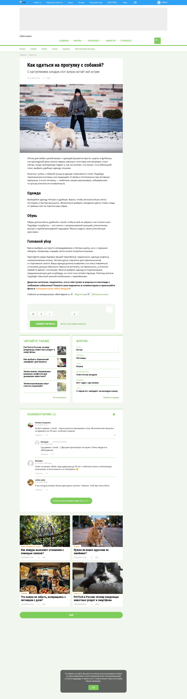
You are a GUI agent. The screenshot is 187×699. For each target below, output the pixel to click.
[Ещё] (135, 2)
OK (93, 687)
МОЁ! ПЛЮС (112, 3)
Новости (37, 3)
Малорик (44, 442)
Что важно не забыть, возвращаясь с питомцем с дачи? (43, 598)
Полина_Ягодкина (43, 422)
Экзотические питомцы (85, 49)
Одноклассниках (100, 294)
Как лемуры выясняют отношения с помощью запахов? (42, 551)
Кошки (22, 49)
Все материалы (59, 397)
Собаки (33, 49)
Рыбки (44, 49)
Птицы (54, 49)
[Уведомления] (159, 2)
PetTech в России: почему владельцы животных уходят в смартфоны (96, 598)
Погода (81, 3)
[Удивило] (58, 310)
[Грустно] (66, 310)
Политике (77, 679)
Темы (125, 3)
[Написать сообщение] (157, 41)
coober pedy (40, 480)
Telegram (78, 294)
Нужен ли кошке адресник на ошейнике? (91, 551)
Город (70, 3)
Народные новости (54, 3)
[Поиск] (164, 41)
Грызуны (66, 49)
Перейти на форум (111, 397)
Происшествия (96, 3)
